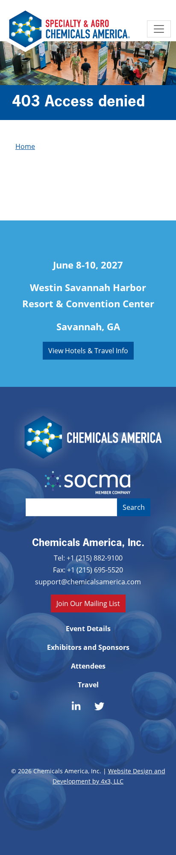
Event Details (88, 628)
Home (25, 146)
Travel (88, 684)
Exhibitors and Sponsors (88, 647)
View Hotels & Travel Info (88, 350)
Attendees (88, 666)
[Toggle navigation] (159, 28)
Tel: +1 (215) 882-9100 (88, 557)
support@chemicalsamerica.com (88, 581)
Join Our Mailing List (88, 603)
